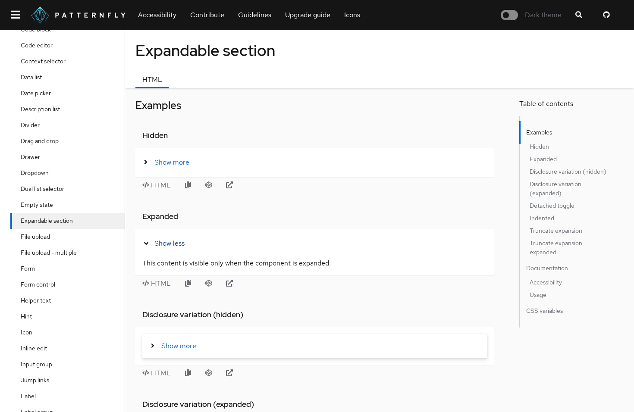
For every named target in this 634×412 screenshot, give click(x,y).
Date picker (36, 93)
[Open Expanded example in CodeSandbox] (208, 283)
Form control (38, 284)
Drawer (30, 157)
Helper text (36, 300)
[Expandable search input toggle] (578, 15)
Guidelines (254, 14)
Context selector (43, 61)
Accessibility (157, 14)
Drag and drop (40, 141)
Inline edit (34, 348)
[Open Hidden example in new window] (229, 185)
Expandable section (47, 221)
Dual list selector (42, 189)
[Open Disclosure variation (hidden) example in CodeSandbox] (208, 373)
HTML (152, 79)
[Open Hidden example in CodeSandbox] (208, 185)
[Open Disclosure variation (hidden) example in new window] (229, 373)
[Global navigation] (15, 15)
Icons (352, 14)
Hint (26, 316)
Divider (30, 125)
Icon (26, 332)
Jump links (35, 380)
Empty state (37, 205)
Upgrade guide (307, 14)
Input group (36, 364)
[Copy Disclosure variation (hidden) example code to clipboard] (188, 373)
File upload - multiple (49, 252)
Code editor (37, 45)
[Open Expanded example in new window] (229, 283)
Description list (40, 109)
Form (28, 268)
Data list (31, 77)
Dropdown (35, 173)
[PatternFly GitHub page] (606, 15)
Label (28, 396)
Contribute (207, 14)
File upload (35, 236)
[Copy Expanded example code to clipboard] (188, 283)
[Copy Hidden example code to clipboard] (188, 185)
